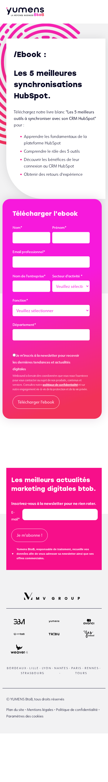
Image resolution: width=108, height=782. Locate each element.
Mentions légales (40, 709)
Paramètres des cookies (24, 716)
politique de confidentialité (60, 384)
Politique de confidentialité (77, 709)
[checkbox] (51, 362)
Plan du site (15, 709)
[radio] (51, 362)
